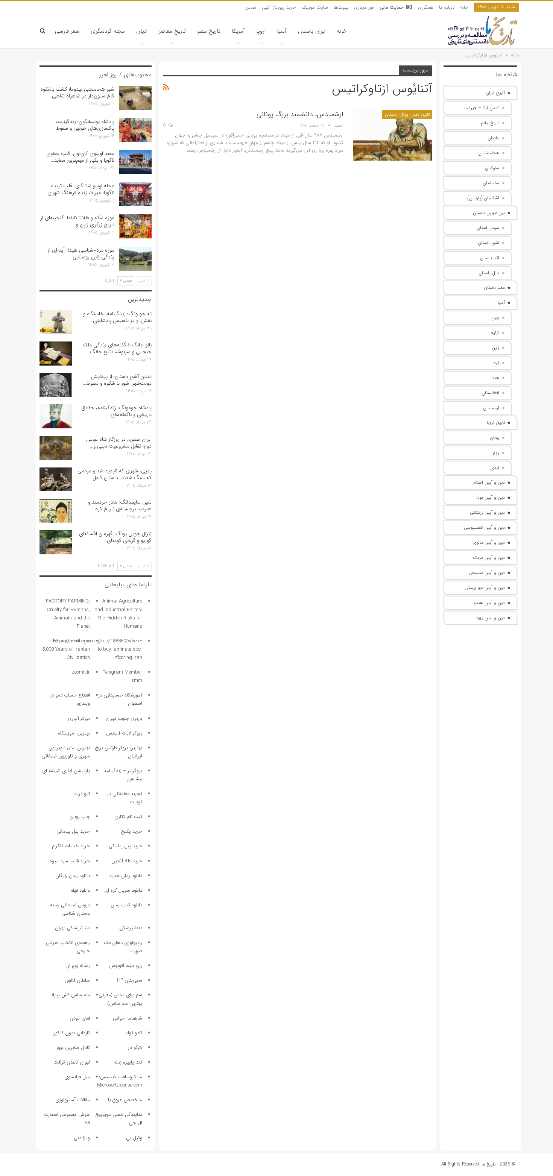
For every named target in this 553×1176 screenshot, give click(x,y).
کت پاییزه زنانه (128, 1062)
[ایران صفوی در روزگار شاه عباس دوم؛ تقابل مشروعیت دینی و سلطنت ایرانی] (56, 448)
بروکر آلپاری (79, 718)
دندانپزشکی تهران (72, 928)
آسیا (282, 31)
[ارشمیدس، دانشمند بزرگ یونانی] (392, 135)
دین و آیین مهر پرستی (485, 587)
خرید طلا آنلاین (126, 861)
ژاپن (495, 347)
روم (496, 452)
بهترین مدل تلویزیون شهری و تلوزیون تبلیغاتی (65, 752)
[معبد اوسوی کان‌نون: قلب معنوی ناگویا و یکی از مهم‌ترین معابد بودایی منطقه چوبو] (135, 162)
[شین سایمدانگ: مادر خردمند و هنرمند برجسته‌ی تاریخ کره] (56, 511)
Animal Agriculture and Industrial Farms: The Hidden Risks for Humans (118, 613)
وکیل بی (134, 1138)
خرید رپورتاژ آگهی (279, 7)
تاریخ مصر (208, 31)
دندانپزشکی (130, 928)
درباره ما (446, 7)
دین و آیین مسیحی (487, 572)
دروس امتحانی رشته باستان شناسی (70, 909)
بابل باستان (489, 272)
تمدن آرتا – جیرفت (481, 107)
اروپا (261, 31)
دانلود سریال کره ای (123, 890)
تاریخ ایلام (490, 122)
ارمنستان (491, 407)
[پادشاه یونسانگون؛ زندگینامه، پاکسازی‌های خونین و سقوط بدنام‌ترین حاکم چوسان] (135, 130)
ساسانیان (491, 183)
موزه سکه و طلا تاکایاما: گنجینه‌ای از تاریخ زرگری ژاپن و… (77, 221)
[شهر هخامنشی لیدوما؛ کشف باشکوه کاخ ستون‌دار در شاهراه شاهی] (135, 98)
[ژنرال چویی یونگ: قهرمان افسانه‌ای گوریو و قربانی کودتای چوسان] (56, 542)
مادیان (493, 137)
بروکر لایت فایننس (124, 733)
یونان (494, 437)
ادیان (141, 31)
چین (495, 317)
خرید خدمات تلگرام (71, 846)
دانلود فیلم (80, 890)
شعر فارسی (67, 31)
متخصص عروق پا (125, 1100)
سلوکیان (492, 167)
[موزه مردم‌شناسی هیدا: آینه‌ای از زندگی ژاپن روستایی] (135, 259)
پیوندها (341, 7)
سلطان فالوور (77, 980)
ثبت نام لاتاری (128, 817)
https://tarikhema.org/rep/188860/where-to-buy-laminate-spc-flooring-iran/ (97, 649)
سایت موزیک (315, 7)
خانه (464, 7)
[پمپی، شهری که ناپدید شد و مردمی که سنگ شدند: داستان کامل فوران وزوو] (56, 479)
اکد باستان (489, 257)
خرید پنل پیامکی (73, 831)
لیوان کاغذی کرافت (71, 1062)
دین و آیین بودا (490, 497)
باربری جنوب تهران (124, 718)
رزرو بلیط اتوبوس (125, 966)
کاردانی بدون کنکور (72, 1033)
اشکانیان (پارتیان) (483, 198)
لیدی (495, 467)
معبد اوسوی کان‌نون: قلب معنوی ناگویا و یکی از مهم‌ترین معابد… (80, 156)
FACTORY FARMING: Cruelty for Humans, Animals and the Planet (68, 613)
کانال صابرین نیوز (73, 1048)
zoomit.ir (81, 672)
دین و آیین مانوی (489, 542)
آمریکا (238, 31)
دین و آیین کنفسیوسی (484, 527)
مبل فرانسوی (77, 1077)
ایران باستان (311, 31)
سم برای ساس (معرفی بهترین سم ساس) (120, 999)
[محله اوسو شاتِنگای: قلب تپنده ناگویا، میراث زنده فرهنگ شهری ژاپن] (135, 194)
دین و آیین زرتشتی (487, 512)
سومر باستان (488, 227)
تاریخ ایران (495, 92)
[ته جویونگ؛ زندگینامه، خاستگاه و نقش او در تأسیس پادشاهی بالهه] (56, 322)
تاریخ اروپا (496, 422)
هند (495, 377)
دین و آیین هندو (489, 602)
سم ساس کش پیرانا (70, 995)
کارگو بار (135, 1048)
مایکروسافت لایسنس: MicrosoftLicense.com (119, 1081)
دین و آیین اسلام (489, 482)
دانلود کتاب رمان (126, 905)
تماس (250, 7)
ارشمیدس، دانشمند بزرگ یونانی (300, 114)
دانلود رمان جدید (125, 876)
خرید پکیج (131, 831)
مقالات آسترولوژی (72, 1100)
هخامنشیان (488, 152)
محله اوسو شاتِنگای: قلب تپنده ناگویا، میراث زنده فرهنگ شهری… (79, 189)
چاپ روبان (80, 817)
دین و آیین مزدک (489, 557)
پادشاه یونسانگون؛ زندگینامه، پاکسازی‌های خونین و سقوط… (83, 124)
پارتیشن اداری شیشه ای (66, 771)
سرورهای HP (129, 980)
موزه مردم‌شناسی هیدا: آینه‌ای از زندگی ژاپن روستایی (80, 253)
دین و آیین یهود (490, 617)
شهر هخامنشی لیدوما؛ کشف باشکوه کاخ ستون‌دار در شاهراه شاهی (77, 92)
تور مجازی (364, 7)
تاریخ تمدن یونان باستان (407, 114)
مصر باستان (494, 287)
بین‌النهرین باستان (489, 212)
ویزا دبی (82, 1138)
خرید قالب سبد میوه (70, 861)
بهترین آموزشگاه (74, 733)
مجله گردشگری (108, 31)
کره (496, 362)
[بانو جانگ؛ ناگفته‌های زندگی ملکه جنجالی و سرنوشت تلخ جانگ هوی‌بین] (56, 353)
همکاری (425, 7)
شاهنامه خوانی (127, 1018)
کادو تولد (133, 1033)
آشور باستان (488, 242)
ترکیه (495, 332)
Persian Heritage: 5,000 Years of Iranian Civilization (66, 649)
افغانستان (490, 392)
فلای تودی (80, 1018)
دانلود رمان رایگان (72, 876)
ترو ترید (82, 794)
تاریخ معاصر (172, 31)
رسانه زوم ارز (78, 966)
